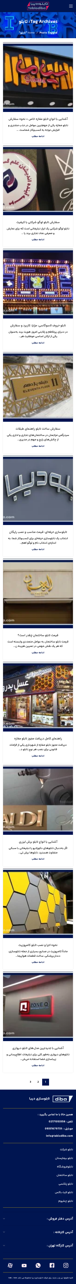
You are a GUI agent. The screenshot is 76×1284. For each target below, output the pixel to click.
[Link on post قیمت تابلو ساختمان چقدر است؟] (38, 593)
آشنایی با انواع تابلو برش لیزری (38, 842)
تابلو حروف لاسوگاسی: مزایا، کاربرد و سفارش (38, 325)
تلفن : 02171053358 (61, 1122)
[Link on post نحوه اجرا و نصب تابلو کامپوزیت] (38, 903)
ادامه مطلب (38, 136)
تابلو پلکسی (66, 1184)
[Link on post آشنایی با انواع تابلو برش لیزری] (38, 800)
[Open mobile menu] (71, 6)
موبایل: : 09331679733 (59, 1129)
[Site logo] (38, 6)
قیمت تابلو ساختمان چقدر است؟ (38, 635)
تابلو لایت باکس (64, 1192)
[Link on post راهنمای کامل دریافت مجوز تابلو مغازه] (38, 697)
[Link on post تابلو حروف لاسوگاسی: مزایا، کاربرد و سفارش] (38, 283)
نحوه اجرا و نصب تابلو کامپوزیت (38, 945)
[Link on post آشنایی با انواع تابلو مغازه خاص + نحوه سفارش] (38, 77)
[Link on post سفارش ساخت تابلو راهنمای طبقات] (38, 387)
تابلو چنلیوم (65, 1201)
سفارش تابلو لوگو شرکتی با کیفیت (38, 222)
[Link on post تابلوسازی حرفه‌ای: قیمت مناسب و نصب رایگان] (38, 490)
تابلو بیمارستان (64, 1158)
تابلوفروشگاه (65, 1167)
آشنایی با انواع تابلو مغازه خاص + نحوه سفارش (38, 119)
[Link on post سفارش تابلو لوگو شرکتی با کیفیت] (38, 180)
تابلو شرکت (66, 1149)
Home (31, 33)
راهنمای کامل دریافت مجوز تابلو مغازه (38, 738)
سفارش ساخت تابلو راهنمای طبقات (38, 429)
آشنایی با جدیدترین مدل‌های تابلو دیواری (38, 1048)
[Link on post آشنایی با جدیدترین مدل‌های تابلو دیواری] (38, 1006)
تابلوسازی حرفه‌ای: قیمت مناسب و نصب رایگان (38, 532)
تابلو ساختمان (65, 1175)
